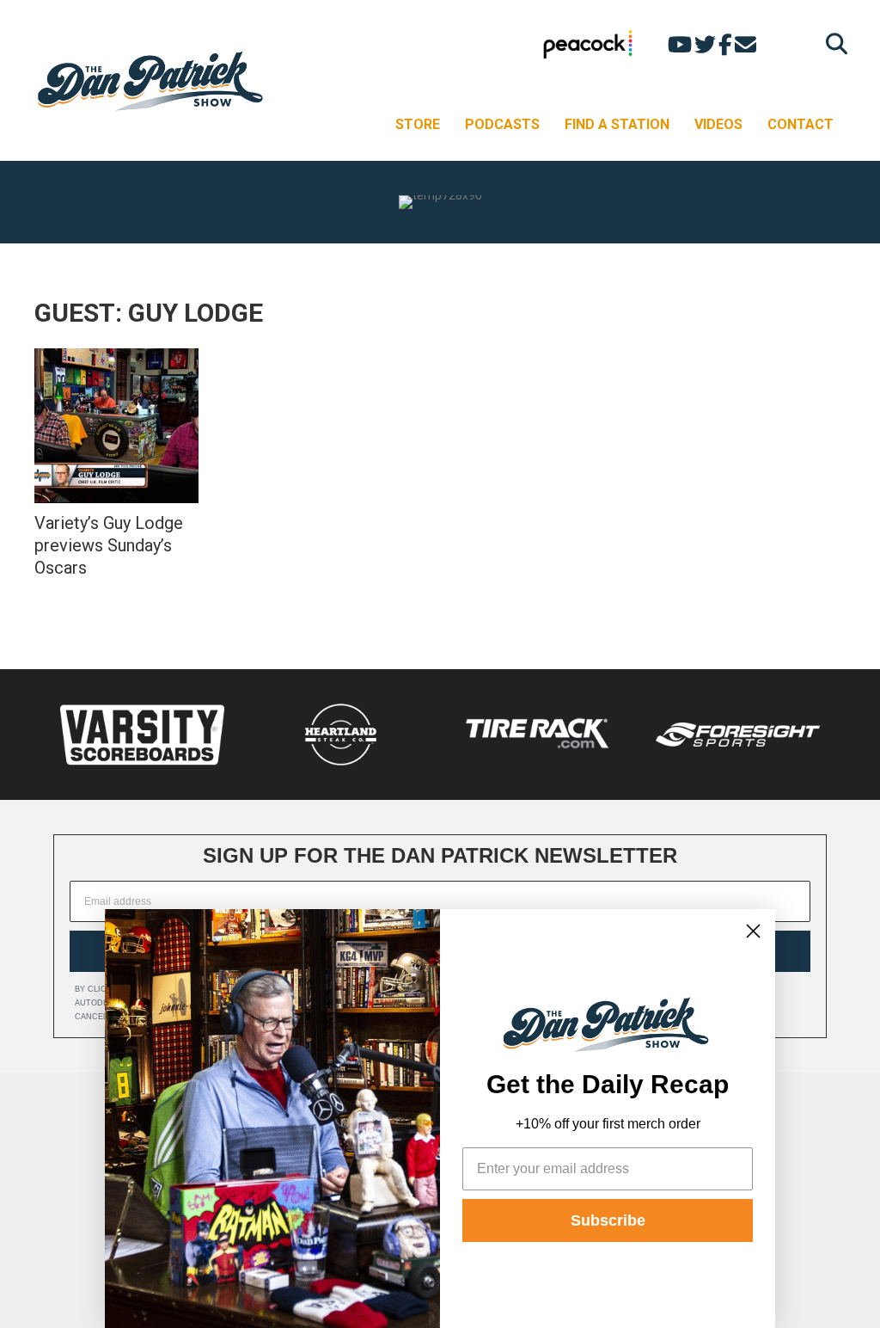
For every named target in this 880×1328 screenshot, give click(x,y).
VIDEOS (718, 124)
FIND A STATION (617, 124)
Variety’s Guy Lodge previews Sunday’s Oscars (108, 545)
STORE (417, 124)
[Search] (832, 43)
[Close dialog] (753, 931)
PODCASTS (502, 124)
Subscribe (608, 1220)
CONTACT (800, 124)
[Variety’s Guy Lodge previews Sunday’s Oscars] (116, 425)
